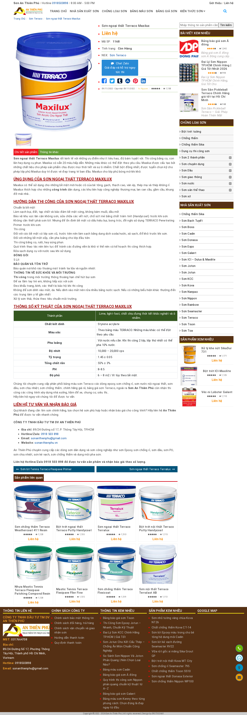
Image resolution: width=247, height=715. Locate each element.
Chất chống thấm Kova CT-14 (171, 627)
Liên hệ (228, 3)
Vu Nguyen (143, 89)
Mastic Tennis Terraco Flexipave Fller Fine (72, 590)
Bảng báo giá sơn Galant (119, 693)
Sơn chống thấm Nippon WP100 (173, 681)
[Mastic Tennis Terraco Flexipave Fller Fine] (74, 564)
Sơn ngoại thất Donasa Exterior (172, 676)
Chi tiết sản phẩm (26, 152)
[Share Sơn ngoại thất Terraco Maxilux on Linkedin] (143, 82)
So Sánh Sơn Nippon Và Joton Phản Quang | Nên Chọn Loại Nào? (123, 660)
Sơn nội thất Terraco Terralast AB (153, 590)
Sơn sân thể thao (193, 190)
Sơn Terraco (118, 55)
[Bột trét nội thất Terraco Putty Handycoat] (157, 503)
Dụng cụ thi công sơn (196, 151)
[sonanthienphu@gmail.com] (239, 678)
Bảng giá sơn (166, 11)
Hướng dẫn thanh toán (69, 637)
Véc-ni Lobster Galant (216, 392)
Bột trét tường (191, 131)
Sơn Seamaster (192, 311)
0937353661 (158, 713)
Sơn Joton (188, 266)
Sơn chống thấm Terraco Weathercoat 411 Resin (32, 528)
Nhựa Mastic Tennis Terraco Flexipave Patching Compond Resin (32, 590)
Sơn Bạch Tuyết (192, 220)
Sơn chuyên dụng (193, 164)
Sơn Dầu (187, 170)
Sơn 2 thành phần (193, 157)
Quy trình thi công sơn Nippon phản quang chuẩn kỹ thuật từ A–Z (122, 684)
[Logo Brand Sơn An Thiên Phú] (28, 11)
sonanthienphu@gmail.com (49, 438)
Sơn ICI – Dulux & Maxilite (198, 259)
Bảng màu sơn (141, 11)
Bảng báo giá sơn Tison (118, 618)
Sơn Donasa (190, 240)
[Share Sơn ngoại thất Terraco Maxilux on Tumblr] (119, 82)
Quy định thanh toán (67, 642)
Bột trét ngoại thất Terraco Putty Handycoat (74, 528)
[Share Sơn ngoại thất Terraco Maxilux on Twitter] (112, 82)
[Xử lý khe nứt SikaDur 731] (188, 354)
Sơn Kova (188, 285)
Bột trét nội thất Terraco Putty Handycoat (156, 528)
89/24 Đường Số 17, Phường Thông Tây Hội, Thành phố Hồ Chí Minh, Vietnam (26, 653)
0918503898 (60, 3)
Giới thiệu (215, 3)
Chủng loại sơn (114, 11)
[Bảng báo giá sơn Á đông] (188, 48)
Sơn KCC (187, 279)
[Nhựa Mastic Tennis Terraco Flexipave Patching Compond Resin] (33, 563)
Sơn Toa (187, 330)
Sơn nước (188, 183)
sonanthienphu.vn (46, 442)
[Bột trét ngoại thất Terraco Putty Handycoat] (74, 503)
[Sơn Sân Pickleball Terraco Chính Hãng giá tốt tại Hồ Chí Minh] (188, 102)
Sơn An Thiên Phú (114, 713)
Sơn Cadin (188, 233)
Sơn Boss (188, 227)
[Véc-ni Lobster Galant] (188, 396)
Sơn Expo (188, 246)
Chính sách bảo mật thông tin (74, 618)
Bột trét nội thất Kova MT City (172, 661)
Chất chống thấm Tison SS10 (171, 671)
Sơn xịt (186, 196)
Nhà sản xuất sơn (84, 11)
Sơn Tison (188, 324)
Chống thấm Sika (193, 144)
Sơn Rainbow (190, 304)
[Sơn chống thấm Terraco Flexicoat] (116, 564)
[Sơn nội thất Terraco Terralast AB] (157, 564)
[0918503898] (239, 649)
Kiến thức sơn (191, 11)
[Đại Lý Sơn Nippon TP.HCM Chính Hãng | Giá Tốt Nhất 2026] (188, 73)
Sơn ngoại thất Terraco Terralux (150, 469)
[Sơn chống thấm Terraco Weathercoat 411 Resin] (33, 503)
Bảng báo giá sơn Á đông (119, 675)
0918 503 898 (50, 434)
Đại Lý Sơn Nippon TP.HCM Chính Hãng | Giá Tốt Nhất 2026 (216, 65)
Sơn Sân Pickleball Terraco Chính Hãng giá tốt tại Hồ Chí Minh (215, 95)
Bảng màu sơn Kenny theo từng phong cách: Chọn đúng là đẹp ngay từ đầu (124, 703)
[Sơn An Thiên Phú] (239, 668)
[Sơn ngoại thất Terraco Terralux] (116, 503)
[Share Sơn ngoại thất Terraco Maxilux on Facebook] (104, 82)
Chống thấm (190, 138)
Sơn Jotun (188, 272)
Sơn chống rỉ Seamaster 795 (170, 666)
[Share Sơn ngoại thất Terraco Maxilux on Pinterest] (135, 82)
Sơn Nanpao (190, 292)
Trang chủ (58, 11)
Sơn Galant (189, 253)
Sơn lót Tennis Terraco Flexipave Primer (46, 469)
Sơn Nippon (189, 298)
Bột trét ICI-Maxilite (217, 371)
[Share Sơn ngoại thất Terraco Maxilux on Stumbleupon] (127, 82)
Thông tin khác (49, 152)
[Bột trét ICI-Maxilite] (188, 375)
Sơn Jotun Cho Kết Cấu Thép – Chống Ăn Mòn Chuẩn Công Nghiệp (124, 646)
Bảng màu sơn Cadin (116, 669)
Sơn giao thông (192, 177)
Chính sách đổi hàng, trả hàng (74, 623)
